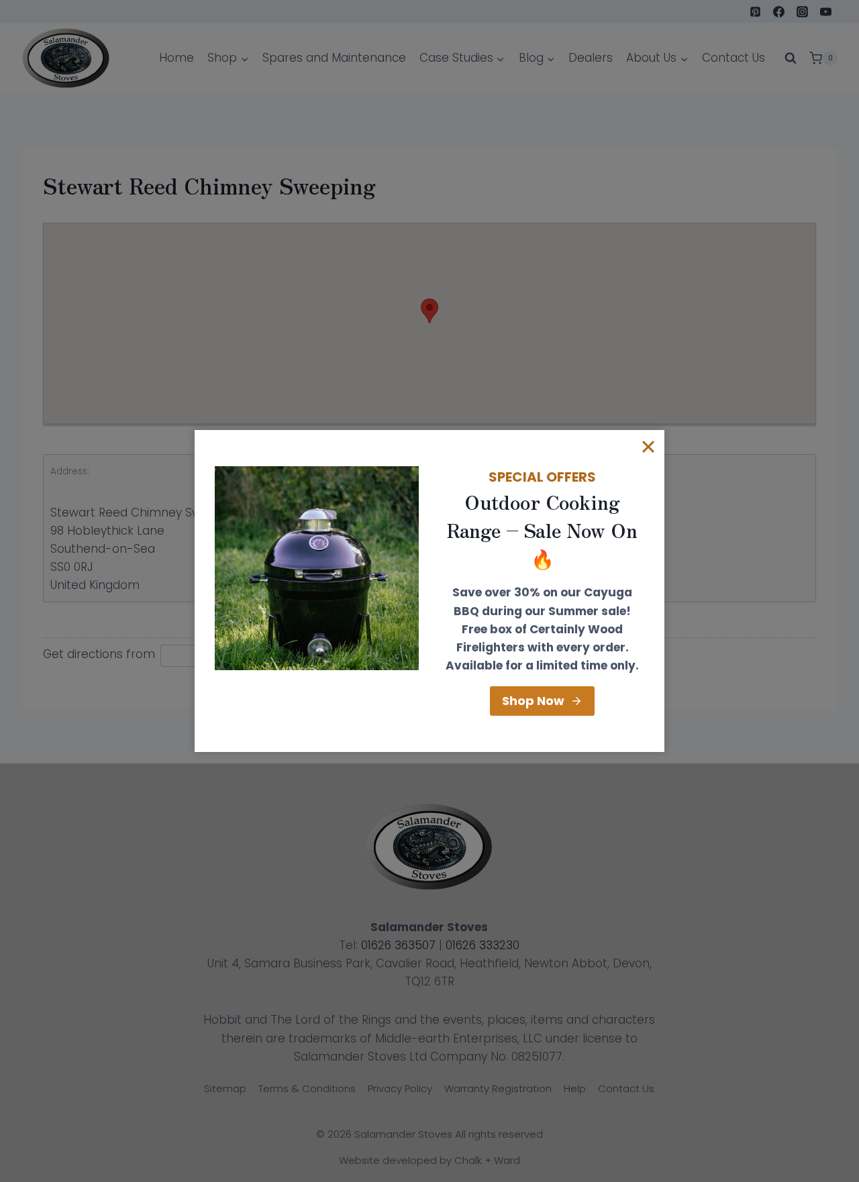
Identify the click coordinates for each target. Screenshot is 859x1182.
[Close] (648, 446)
